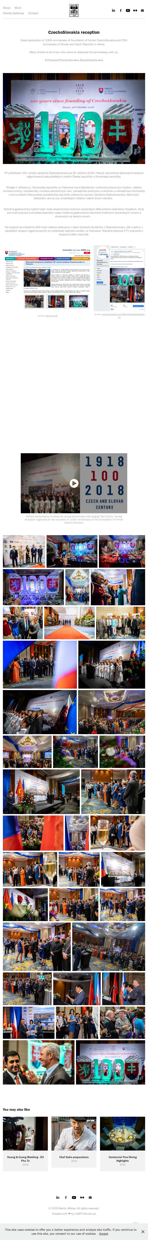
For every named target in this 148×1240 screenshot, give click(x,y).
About (6, 8)
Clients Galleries (13, 13)
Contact (33, 13)
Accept (103, 1234)
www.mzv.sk (51, 315)
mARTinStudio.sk (85, 1213)
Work (18, 8)
